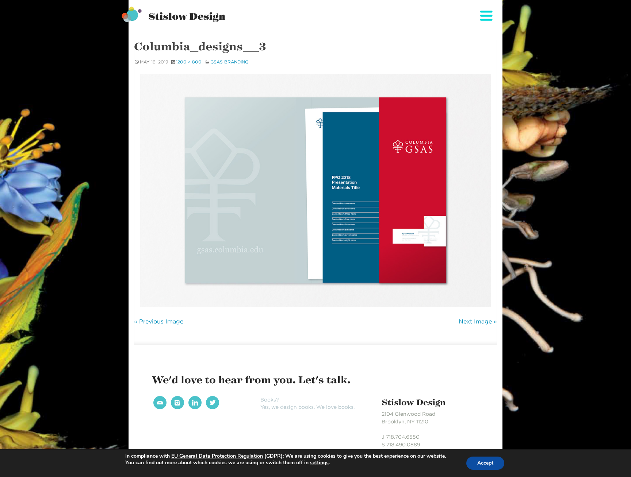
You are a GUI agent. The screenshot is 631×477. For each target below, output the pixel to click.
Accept (485, 462)
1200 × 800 (189, 62)
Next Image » (478, 321)
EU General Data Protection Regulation (217, 456)
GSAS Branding (229, 62)
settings (319, 462)
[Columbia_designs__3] (315, 190)
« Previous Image (158, 321)
